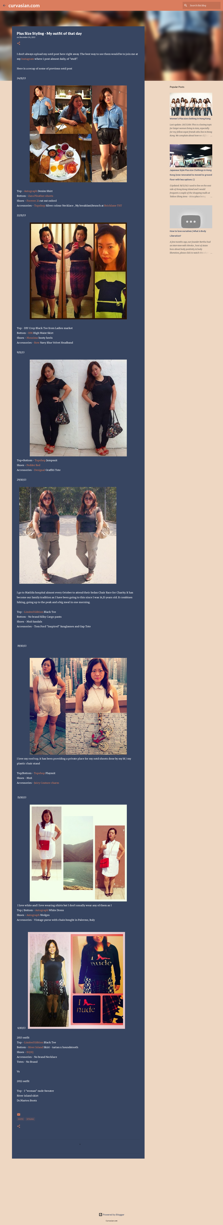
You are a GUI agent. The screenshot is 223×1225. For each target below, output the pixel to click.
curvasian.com (24, 5)
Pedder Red (33, 465)
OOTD (20, 1119)
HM (30, 332)
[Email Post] (18, 1115)
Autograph (30, 191)
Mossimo (32, 337)
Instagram (27, 58)
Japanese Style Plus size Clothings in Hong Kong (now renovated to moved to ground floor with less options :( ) (191, 175)
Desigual (39, 470)
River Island (35, 1047)
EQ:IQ (30, 1052)
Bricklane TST (113, 205)
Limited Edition (33, 611)
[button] (18, 43)
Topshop (39, 205)
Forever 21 (33, 200)
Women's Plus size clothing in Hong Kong (190, 118)
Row (36, 342)
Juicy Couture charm (46, 782)
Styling (30, 1119)
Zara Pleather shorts (40, 195)
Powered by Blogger (113, 1214)
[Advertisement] (78, 1184)
